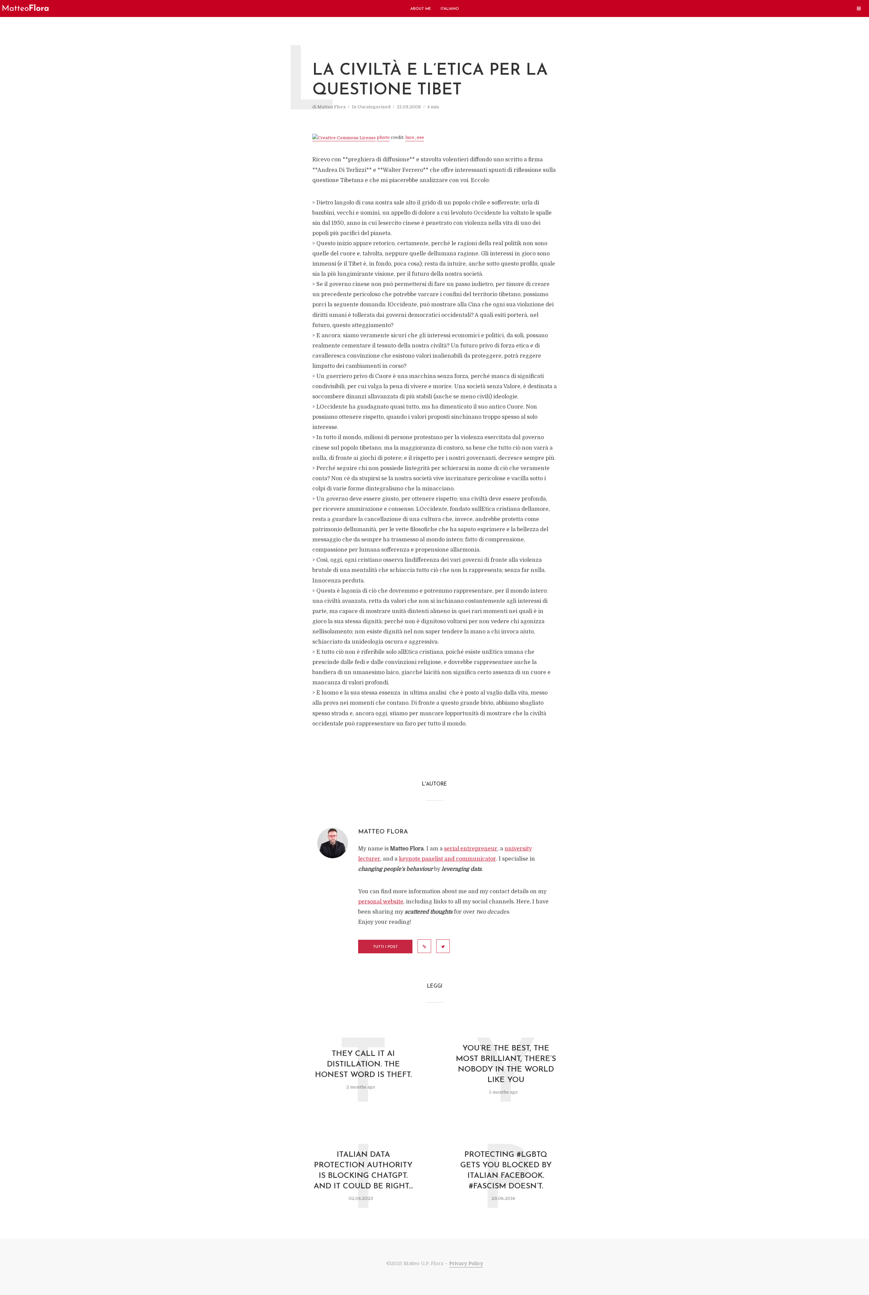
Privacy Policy (466, 1263)
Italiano (450, 9)
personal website (380, 902)
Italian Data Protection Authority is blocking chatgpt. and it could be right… (363, 1170)
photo (383, 137)
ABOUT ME (420, 9)
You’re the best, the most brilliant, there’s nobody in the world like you (506, 1064)
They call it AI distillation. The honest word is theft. (363, 1064)
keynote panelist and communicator (447, 859)
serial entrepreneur (470, 849)
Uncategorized (373, 106)
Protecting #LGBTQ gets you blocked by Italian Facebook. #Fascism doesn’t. (506, 1170)
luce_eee (414, 137)
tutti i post (385, 947)
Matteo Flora (331, 106)
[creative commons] (344, 138)
